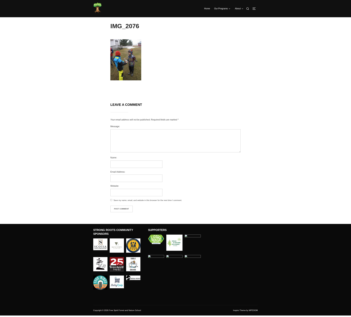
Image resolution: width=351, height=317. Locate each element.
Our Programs (221, 8)
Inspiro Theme (239, 310)
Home (207, 8)
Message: (115, 126)
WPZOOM (253, 310)
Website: (114, 186)
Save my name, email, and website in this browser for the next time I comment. (148, 200)
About (238, 8)
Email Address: (117, 172)
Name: (113, 157)
